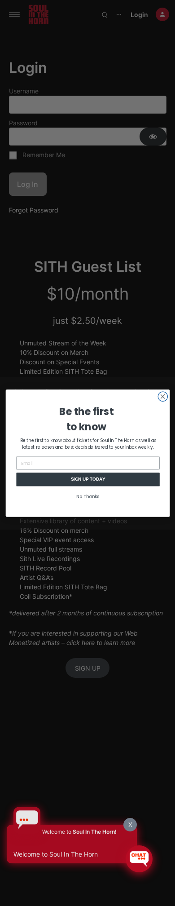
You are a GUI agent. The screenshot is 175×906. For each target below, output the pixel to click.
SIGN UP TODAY (87, 479)
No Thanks (88, 497)
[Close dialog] (162, 396)
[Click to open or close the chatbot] (139, 858)
